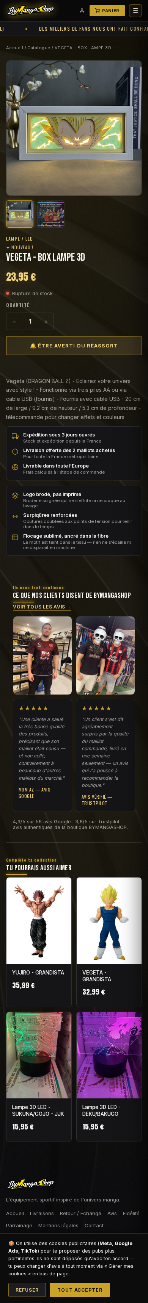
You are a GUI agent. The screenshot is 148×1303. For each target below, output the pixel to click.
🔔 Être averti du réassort (74, 346)
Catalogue (38, 47)
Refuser (27, 1290)
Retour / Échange (80, 1213)
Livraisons (42, 1213)
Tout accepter (79, 1290)
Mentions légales (58, 1225)
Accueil (14, 47)
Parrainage (19, 1225)
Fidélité (131, 1213)
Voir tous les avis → (42, 607)
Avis (112, 1213)
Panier (111, 10)
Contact (94, 1225)
